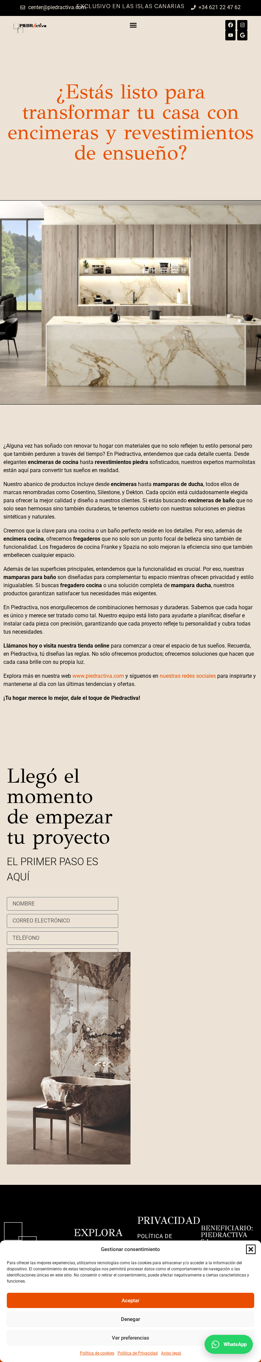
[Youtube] (230, 35)
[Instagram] (242, 25)
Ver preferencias (130, 1338)
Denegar (130, 1319)
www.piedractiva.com (98, 676)
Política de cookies (97, 1353)
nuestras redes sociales (187, 676)
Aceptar (130, 1301)
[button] (250, 1249)
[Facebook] (230, 25)
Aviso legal (171, 1353)
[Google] (242, 35)
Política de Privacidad (138, 1353)
